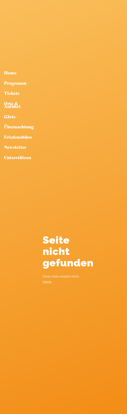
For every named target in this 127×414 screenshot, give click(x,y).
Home (47, 281)
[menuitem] (18, 73)
